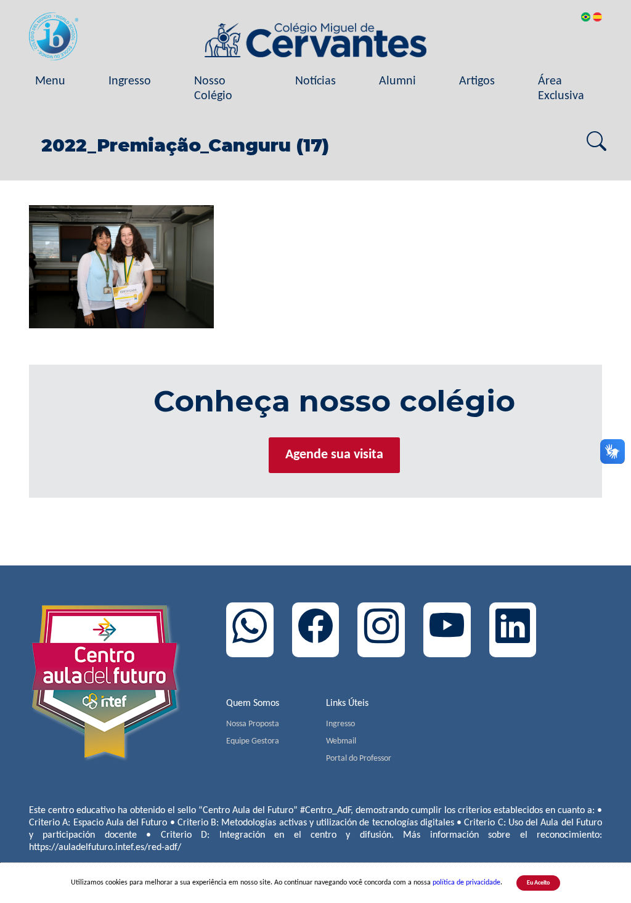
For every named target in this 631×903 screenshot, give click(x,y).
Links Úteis (347, 703)
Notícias (315, 81)
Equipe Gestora (252, 741)
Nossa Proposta (252, 724)
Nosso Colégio (213, 88)
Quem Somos (252, 703)
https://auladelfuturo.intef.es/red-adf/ (105, 847)
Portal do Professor (358, 758)
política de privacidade (466, 882)
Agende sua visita (334, 455)
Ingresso (129, 81)
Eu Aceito (538, 883)
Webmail (341, 741)
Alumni (397, 81)
